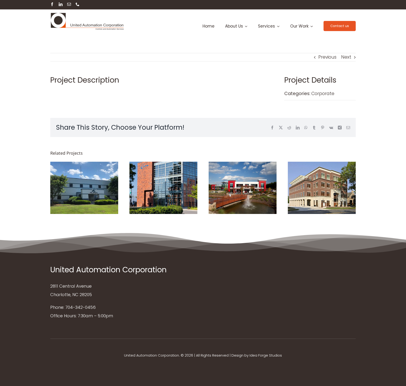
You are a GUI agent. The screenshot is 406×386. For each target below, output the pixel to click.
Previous (327, 57)
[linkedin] (60, 4)
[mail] (69, 4)
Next (346, 57)
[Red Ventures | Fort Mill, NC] (243, 188)
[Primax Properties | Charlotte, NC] (322, 188)
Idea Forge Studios (266, 355)
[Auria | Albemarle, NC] (84, 188)
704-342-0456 (80, 307)
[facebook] (52, 4)
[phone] (77, 4)
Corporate (322, 93)
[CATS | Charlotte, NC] (163, 188)
